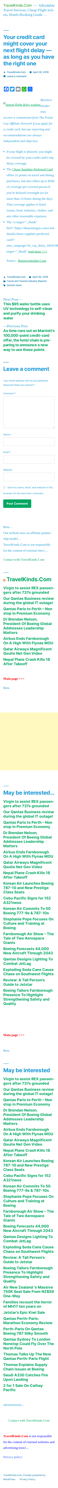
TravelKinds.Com (17, 5)
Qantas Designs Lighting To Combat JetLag (28, 961)
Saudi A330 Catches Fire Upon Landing (25, 1377)
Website (7, 469)
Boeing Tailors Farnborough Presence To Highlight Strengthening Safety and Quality (28, 997)
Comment (9, 393)
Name (7, 434)
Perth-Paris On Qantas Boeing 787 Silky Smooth (25, 1331)
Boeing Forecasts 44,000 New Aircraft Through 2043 (28, 950)
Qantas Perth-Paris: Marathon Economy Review (27, 1320)
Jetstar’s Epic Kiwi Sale (24, 1312)
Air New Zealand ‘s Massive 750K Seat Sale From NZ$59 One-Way (28, 1291)
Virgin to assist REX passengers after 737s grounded (28, 590)
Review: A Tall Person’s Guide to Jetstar (24, 982)
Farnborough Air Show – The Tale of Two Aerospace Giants (28, 938)
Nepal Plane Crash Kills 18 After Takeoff (26, 661)
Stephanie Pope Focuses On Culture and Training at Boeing (28, 923)
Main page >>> (14, 679)
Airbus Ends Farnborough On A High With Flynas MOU (28, 640)
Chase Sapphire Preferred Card (32, 169)
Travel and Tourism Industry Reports (27, 281)
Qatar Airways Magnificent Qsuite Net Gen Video (27, 651)
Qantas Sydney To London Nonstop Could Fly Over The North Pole (28, 1343)
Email (7, 452)
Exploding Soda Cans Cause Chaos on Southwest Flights (28, 971)
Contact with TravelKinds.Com (23, 560)
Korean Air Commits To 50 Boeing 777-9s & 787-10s (27, 910)
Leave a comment (16, 76)
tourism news (14, 285)
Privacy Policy (27, 1479)
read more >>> (37, 251)
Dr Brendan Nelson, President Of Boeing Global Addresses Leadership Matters (27, 626)
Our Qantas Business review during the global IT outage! (28, 600)
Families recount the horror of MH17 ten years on (27, 1304)
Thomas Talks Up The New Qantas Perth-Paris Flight (27, 1356)
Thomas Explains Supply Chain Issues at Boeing (25, 1366)
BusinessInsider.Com (32, 261)
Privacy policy (12, 1457)
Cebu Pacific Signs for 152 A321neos (27, 900)
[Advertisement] (29, 741)
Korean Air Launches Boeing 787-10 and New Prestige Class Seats (28, 887)
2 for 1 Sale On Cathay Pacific (23, 1387)
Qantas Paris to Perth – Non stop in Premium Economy (27, 611)
